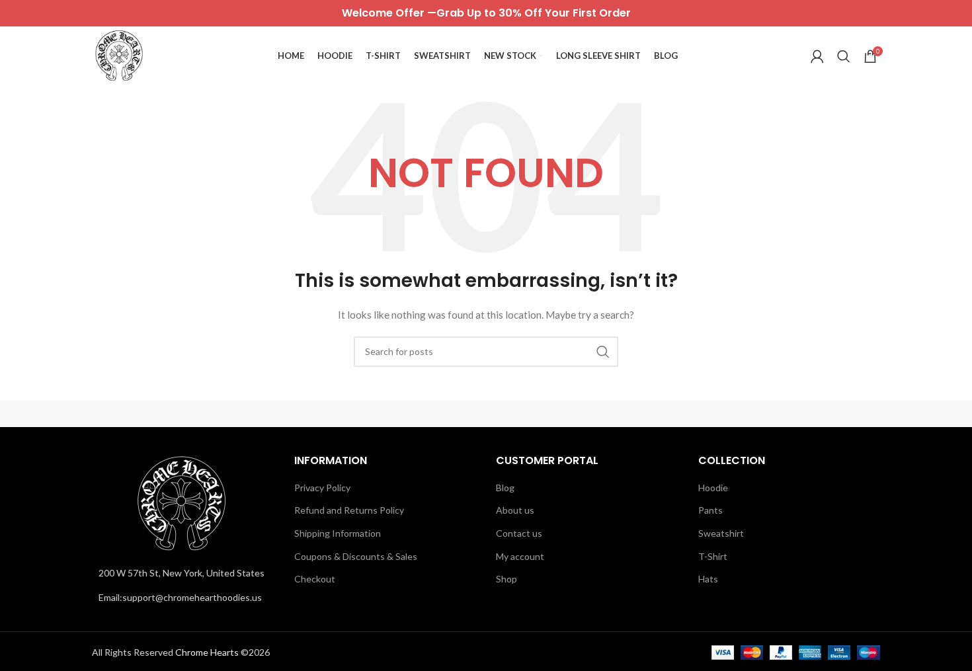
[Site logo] (118, 55)
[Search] (843, 56)
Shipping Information (337, 533)
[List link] (183, 597)
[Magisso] (260, 414)
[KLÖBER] (486, 414)
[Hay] (711, 414)
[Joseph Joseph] (598, 414)
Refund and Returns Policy (349, 510)
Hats (708, 578)
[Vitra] (148, 414)
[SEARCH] (603, 351)
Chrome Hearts (207, 652)
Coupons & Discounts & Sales (355, 556)
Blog (505, 487)
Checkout (314, 578)
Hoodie (713, 487)
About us (515, 510)
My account (520, 556)
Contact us (519, 533)
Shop (506, 578)
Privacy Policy (322, 487)
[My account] (817, 56)
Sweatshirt (721, 533)
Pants (710, 510)
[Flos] (824, 414)
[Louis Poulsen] (373, 414)
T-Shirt (712, 556)
